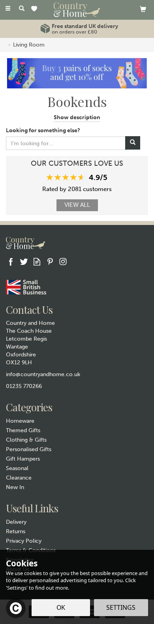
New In (15, 487)
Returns (15, 531)
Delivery (16, 522)
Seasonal (17, 468)
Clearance (19, 477)
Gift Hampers (23, 458)
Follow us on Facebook (11, 261)
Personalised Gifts (28, 449)
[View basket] (143, 9)
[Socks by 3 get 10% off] (77, 72)
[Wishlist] (35, 9)
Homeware (20, 421)
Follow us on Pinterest (50, 261)
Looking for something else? (43, 130)
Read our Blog (37, 261)
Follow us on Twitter (24, 261)
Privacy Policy (23, 541)
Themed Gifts (23, 430)
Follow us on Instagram (63, 261)
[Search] (22, 9)
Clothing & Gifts (26, 440)
